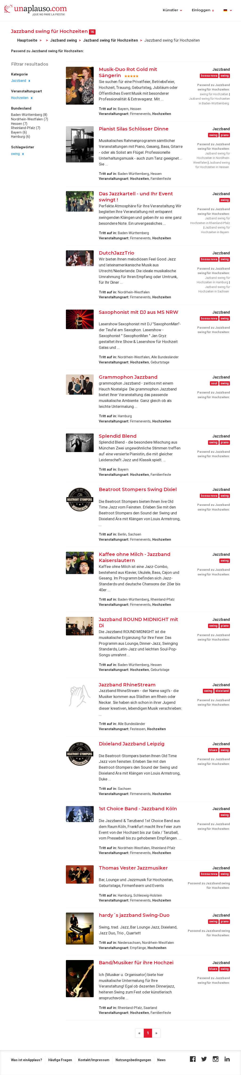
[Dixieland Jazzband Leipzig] (80, 754)
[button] (228, 11)
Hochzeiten (19, 98)
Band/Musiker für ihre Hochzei (136, 962)
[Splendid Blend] (80, 442)
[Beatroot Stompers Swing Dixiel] (80, 499)
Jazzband (18, 81)
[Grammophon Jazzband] (80, 384)
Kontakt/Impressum (93, 1060)
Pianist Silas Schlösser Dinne (134, 129)
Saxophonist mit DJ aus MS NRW (138, 312)
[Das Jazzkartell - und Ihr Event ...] (80, 201)
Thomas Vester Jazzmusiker (133, 868)
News (161, 1060)
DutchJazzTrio (116, 253)
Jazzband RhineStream (127, 685)
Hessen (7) (19, 124)
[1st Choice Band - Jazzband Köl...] (80, 814)
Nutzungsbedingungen (133, 1060)
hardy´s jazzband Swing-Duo (134, 915)
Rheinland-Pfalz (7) (25, 128)
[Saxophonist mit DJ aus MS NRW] (80, 319)
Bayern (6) (19, 132)
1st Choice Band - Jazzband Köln (138, 808)
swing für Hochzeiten (214, 94)
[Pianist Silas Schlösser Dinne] (80, 144)
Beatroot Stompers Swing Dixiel (138, 489)
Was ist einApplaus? (26, 1060)
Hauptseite (27, 40)
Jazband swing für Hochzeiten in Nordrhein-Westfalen (211, 158)
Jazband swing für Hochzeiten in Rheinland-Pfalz (210, 221)
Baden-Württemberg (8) (29, 115)
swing (15, 154)
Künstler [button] (170, 10)
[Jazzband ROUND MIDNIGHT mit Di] (80, 626)
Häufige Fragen (60, 1060)
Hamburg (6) (20, 136)
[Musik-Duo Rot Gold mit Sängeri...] (80, 86)
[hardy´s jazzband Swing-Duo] (80, 929)
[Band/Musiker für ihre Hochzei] (80, 978)
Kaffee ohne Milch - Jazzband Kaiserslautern (134, 557)
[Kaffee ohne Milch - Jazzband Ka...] (80, 563)
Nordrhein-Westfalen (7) (29, 119)
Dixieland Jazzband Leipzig (132, 744)
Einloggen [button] (201, 10)
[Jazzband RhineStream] (80, 696)
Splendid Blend (118, 436)
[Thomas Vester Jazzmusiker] (80, 874)
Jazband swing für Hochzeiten (110, 40)
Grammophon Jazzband (128, 377)
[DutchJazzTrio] (80, 258)
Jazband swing (63, 40)
